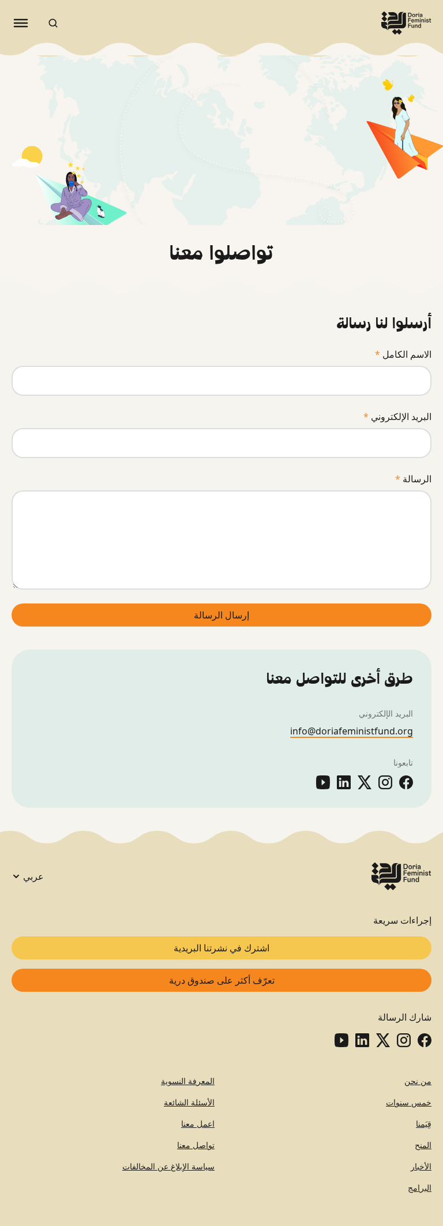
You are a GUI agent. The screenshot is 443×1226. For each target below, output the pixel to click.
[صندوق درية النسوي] (406, 23)
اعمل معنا (198, 1123)
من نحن (417, 1080)
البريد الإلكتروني (397, 416)
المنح (423, 1144)
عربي (33, 876)
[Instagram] (385, 782)
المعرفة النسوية (188, 1080)
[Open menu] (21, 23)
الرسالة (413, 479)
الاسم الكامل (403, 354)
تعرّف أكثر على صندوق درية (222, 980)
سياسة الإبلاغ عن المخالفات (168, 1166)
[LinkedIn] (344, 782)
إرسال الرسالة (221, 615)
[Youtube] (323, 782)
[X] (364, 782)
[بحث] (53, 23)
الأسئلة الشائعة (189, 1102)
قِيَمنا (423, 1123)
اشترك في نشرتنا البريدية (221, 948)
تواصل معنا (196, 1144)
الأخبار (421, 1166)
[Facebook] (406, 782)
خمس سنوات (408, 1102)
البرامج (419, 1187)
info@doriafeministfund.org (351, 731)
